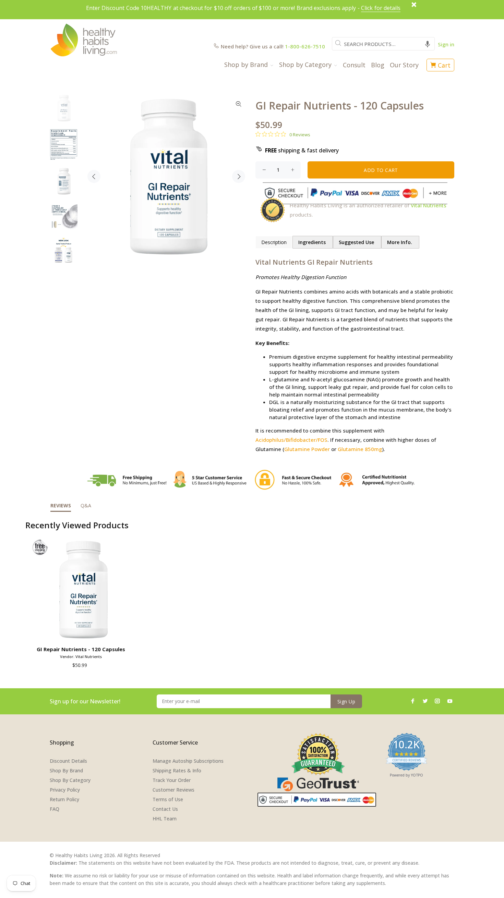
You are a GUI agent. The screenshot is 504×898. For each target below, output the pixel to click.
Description (274, 242)
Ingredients (312, 242)
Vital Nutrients (428, 205)
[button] (427, 43)
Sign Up (346, 701)
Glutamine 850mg (360, 449)
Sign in (446, 44)
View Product (82, 633)
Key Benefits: (272, 342)
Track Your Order (172, 780)
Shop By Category (70, 780)
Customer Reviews (173, 789)
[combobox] (383, 43)
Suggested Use (357, 242)
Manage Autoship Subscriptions (188, 761)
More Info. (400, 242)
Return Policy (64, 799)
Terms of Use (168, 799)
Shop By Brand (66, 770)
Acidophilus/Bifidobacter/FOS (291, 439)
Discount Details (68, 761)
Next (238, 176)
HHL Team (165, 818)
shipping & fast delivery (302, 150)
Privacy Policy (65, 789)
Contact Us (165, 809)
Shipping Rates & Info (177, 770)
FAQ (54, 809)
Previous (93, 176)
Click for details (380, 8)
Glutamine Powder (307, 449)
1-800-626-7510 (305, 46)
